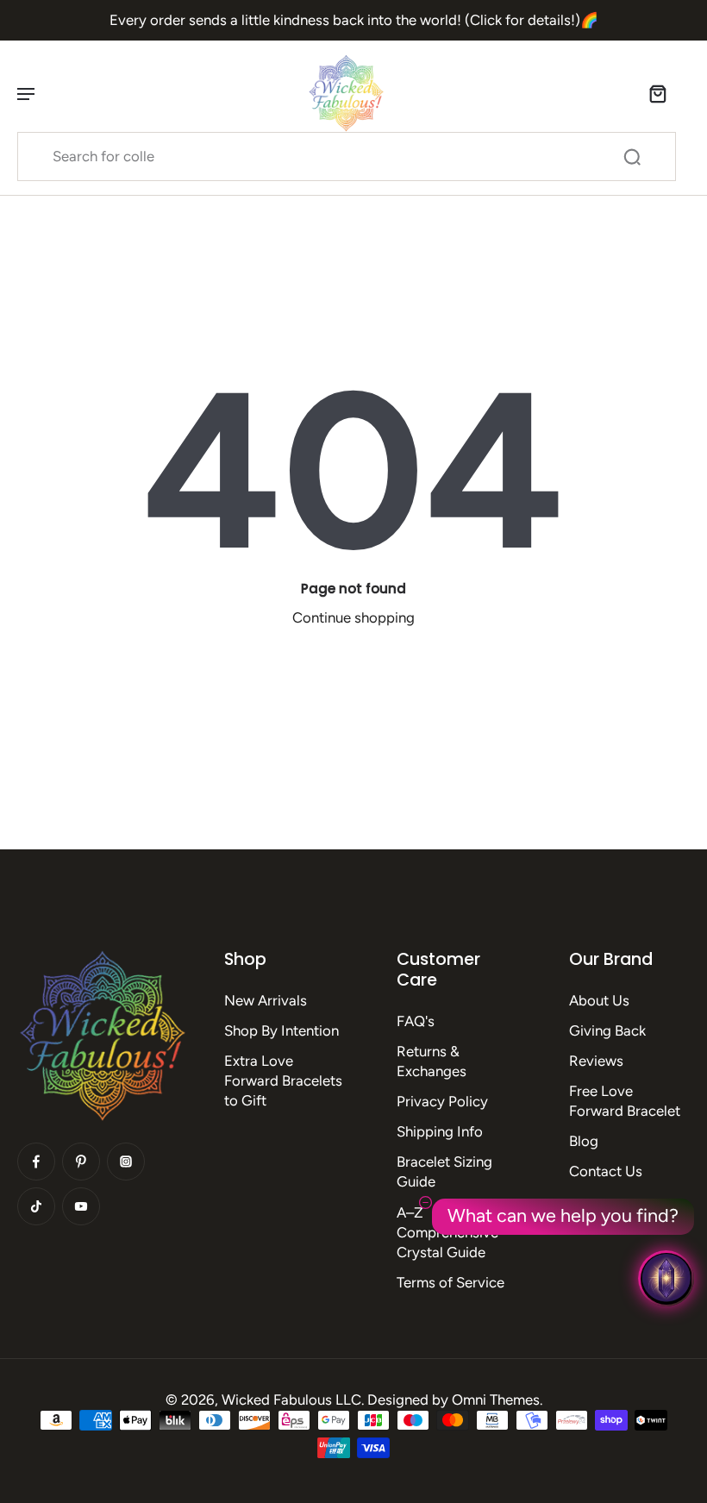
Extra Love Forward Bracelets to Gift (283, 1080)
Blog (583, 1140)
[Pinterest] (81, 1161)
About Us (599, 1000)
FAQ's (416, 1021)
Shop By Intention (281, 1030)
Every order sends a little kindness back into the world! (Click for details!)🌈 (353, 19)
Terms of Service (450, 1282)
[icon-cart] (657, 93)
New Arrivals (265, 1000)
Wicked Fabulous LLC (291, 1399)
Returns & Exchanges (431, 1061)
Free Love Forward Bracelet (624, 1100)
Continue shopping (353, 617)
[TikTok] (36, 1206)
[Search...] (632, 157)
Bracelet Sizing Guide (444, 1171)
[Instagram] (126, 1161)
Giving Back (607, 1030)
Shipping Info (440, 1131)
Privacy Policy (442, 1101)
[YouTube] (81, 1206)
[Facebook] (36, 1161)
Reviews (596, 1060)
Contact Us (605, 1171)
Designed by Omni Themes (453, 1399)
